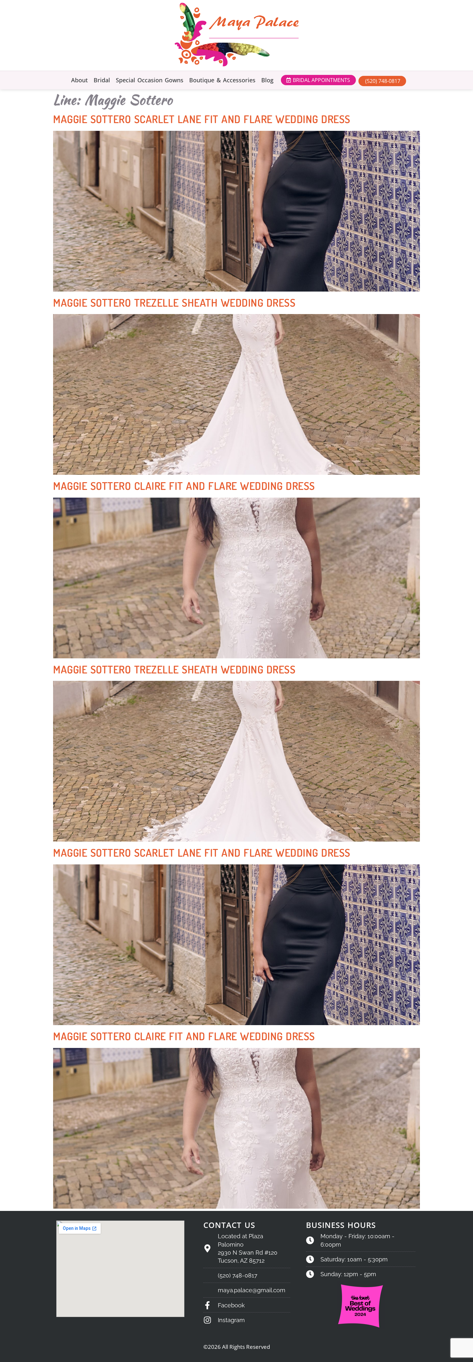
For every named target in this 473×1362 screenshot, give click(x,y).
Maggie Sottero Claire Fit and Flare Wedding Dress (184, 485)
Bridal (102, 80)
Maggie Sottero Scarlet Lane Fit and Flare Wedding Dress (201, 119)
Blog (267, 80)
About (79, 80)
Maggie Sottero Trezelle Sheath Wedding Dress (174, 302)
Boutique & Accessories (222, 80)
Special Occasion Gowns (149, 80)
